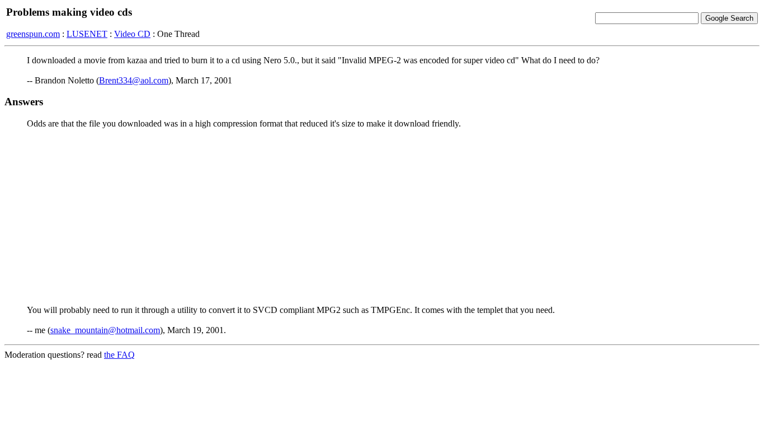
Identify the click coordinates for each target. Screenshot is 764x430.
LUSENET (87, 34)
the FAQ (119, 354)
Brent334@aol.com (133, 80)
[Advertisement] (382, 216)
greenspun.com (33, 34)
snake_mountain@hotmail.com (105, 330)
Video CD (132, 34)
